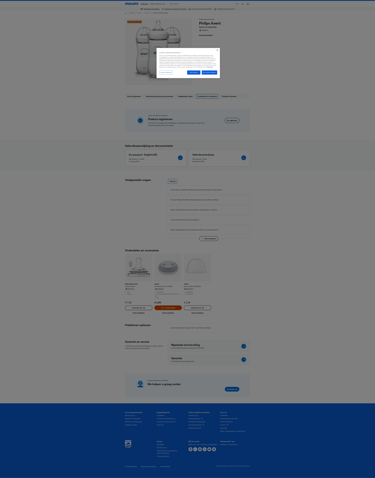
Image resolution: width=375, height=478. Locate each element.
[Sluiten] (217, 50)
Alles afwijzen (194, 72)
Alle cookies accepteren (209, 72)
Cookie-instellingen (165, 72)
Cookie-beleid (209, 67)
